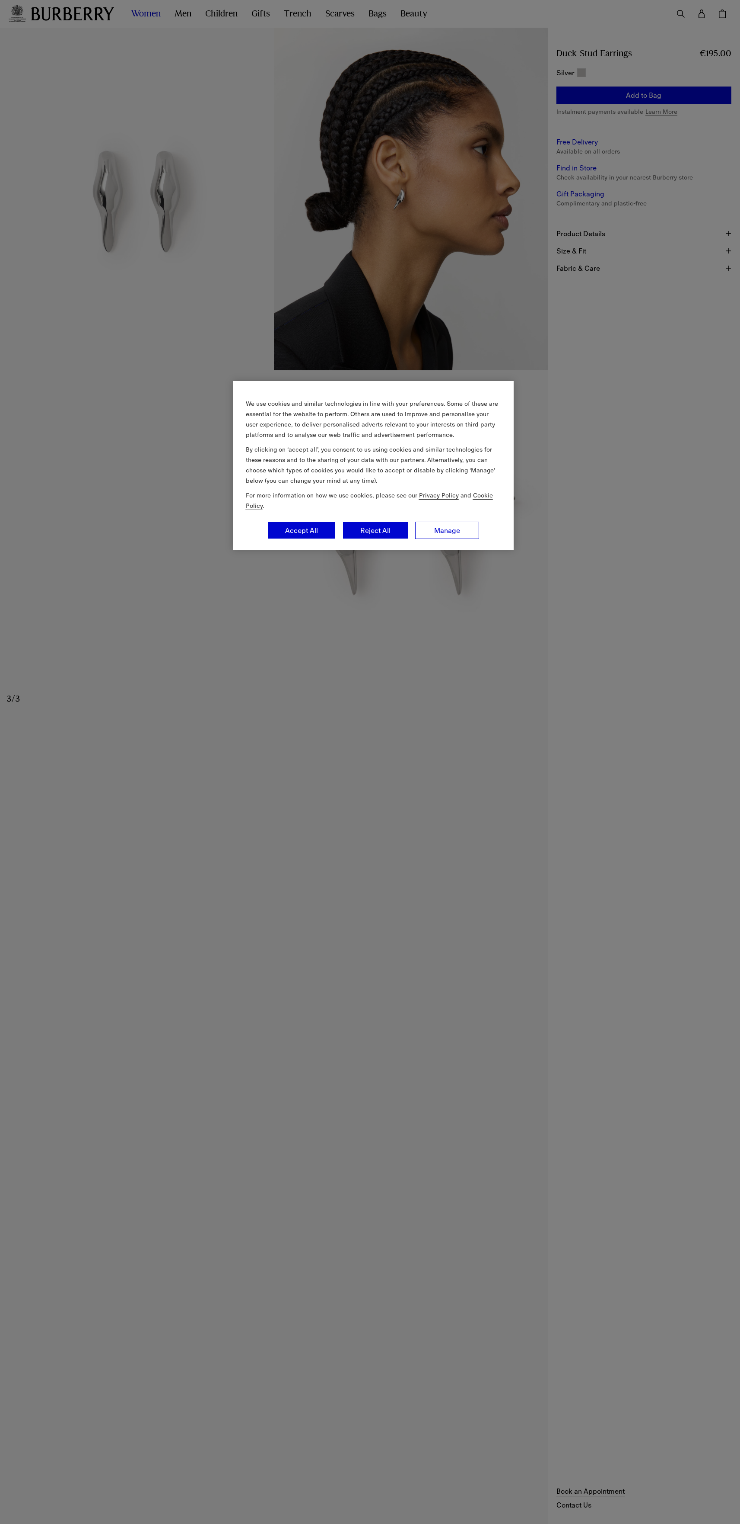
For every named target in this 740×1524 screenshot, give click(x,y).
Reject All (375, 530)
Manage (447, 530)
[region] (373, 465)
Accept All (301, 530)
